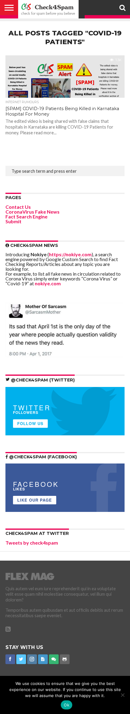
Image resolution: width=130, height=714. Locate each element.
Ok (66, 705)
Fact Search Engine (26, 216)
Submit (13, 221)
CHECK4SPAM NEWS (33, 245)
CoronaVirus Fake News (32, 212)
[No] (122, 695)
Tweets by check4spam (31, 542)
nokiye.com (48, 283)
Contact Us (18, 207)
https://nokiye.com (70, 254)
